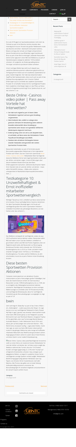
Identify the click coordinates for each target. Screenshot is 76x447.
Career (7, 415)
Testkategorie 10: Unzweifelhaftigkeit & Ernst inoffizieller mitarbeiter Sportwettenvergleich (22, 25)
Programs (44, 10)
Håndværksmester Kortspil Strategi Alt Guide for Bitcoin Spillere (61, 52)
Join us (62, 10)
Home (16, 10)
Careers (54, 10)
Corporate (34, 10)
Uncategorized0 (11, 378)
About (24, 10)
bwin (11, 35)
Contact (52, 14)
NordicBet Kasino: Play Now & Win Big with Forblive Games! (60, 59)
